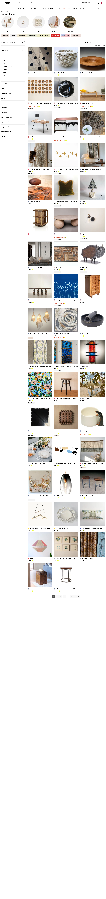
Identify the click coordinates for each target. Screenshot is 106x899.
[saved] (96, 3)
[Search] (23, 42)
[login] (93, 3)
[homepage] (10, 3)
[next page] (78, 596)
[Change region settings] (101, 3)
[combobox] (42, 2)
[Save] (50, 48)
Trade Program (85, 2)
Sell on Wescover (73, 3)
